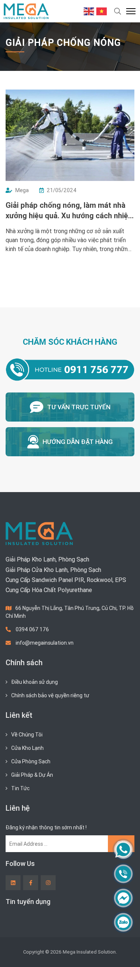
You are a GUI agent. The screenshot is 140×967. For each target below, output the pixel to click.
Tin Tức (20, 788)
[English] (89, 10)
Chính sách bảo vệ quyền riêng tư (50, 695)
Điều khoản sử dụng (34, 682)
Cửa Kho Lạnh (27, 748)
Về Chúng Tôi (27, 734)
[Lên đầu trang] (123, 949)
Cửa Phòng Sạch (30, 761)
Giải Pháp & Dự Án (32, 775)
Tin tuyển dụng (28, 901)
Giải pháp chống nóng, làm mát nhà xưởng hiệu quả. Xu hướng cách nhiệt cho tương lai (68, 210)
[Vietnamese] (102, 10)
